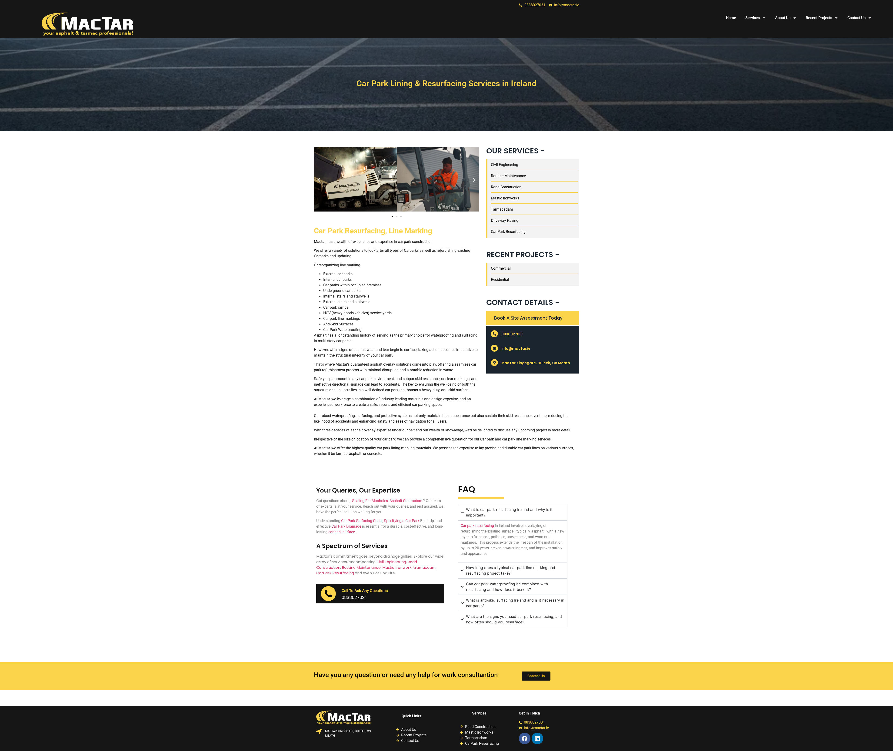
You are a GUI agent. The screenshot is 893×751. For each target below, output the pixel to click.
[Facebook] (524, 738)
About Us (782, 18)
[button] (319, 180)
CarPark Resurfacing (335, 573)
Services (752, 18)
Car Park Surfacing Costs (361, 521)
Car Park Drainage (346, 526)
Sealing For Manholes (370, 501)
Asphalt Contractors (406, 501)
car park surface (341, 532)
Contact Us (856, 18)
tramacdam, (424, 567)
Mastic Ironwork (397, 567)
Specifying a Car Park (401, 521)
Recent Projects (819, 18)
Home (731, 18)
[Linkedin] (537, 738)
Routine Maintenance (361, 567)
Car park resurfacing (477, 525)
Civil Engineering (391, 562)
